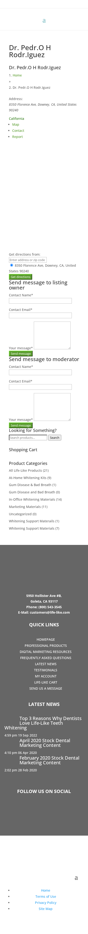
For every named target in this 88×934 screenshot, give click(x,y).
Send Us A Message (45, 688)
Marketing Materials (25, 506)
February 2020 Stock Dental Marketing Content (49, 760)
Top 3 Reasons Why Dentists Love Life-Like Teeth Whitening (43, 723)
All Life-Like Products (25, 470)
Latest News (46, 664)
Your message (21, 348)
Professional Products (46, 645)
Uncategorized (20, 514)
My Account (46, 676)
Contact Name (21, 295)
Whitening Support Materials (31, 528)
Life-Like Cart (45, 682)
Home (17, 75)
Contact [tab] (18, 130)
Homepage (46, 639)
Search (54, 437)
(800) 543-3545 (50, 607)
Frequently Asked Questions (45, 658)
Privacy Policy (45, 902)
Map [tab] (15, 124)
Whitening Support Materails (31, 521)
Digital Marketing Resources (46, 651)
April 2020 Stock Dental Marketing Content (44, 742)
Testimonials (45, 670)
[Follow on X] (44, 809)
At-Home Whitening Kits (27, 477)
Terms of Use (45, 896)
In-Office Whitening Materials (32, 499)
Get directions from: (24, 254)
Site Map (46, 908)
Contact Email (20, 309)
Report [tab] (17, 136)
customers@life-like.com (50, 612)
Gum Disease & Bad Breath (30, 485)
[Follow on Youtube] (58, 809)
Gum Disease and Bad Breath (32, 492)
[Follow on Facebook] (30, 809)
